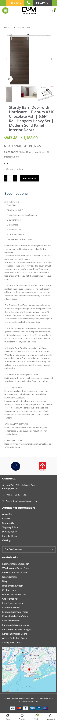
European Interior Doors (14, 633)
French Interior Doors (13, 603)
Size (6, 163)
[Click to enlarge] (9, 79)
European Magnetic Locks (15, 624)
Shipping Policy (10, 527)
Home (7, 27)
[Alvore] (15, 466)
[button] (7, 59)
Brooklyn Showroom (12, 585)
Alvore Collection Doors (14, 638)
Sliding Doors (26, 152)
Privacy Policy (9, 531)
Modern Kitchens (11, 607)
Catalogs (6, 540)
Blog (4, 581)
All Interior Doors (22, 27)
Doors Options (9, 576)
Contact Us (8, 522)
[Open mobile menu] (5, 10)
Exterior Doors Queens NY (15, 563)
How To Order (9, 535)
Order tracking (10, 598)
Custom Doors (9, 589)
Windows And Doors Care (15, 568)
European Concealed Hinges (16, 629)
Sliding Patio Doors (12, 642)
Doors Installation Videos (15, 616)
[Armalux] (42, 466)
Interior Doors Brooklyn (14, 572)
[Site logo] (29, 10)
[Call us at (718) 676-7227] (28, 2)
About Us (7, 514)
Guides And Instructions (14, 594)
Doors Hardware (10, 620)
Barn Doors (39, 152)
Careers (6, 518)
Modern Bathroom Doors (15, 611)
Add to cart (29, 178)
